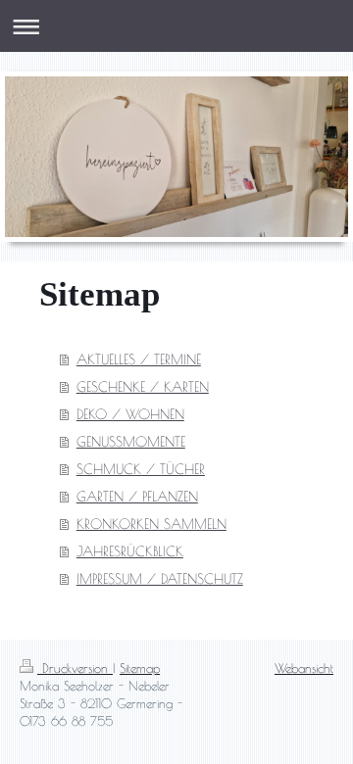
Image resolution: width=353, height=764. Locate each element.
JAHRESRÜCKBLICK (129, 551)
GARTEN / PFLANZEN (137, 496)
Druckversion (75, 668)
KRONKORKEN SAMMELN (151, 524)
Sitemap (140, 668)
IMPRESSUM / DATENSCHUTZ (159, 579)
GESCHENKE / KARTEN (142, 387)
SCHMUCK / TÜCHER (140, 469)
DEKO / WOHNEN (130, 414)
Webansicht (304, 668)
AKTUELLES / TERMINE (138, 359)
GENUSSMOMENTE (130, 442)
